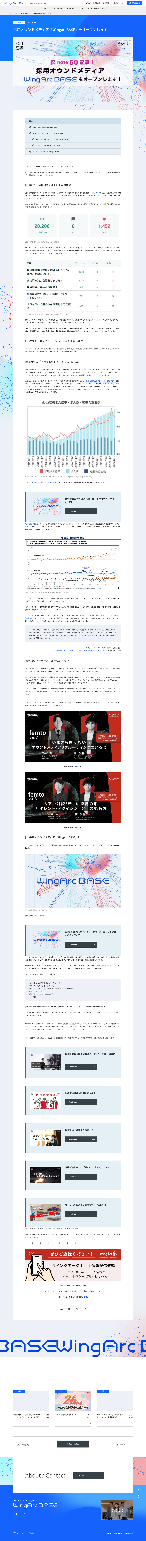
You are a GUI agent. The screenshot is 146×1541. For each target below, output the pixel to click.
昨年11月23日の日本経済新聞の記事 (43, 482)
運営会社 (16, 1533)
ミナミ (67, 166)
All (45, 8)
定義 (58, 375)
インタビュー (58, 8)
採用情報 (106, 3)
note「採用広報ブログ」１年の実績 (45, 127)
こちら (86, 1297)
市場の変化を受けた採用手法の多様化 (48, 145)
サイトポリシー (32, 1533)
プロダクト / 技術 (93, 8)
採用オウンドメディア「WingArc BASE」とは (48, 151)
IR (23, 1533)
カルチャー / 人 (71, 8)
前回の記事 (96, 193)
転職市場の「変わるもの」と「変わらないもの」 (52, 139)
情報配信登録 (136, 3)
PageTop (138, 1495)
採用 (103, 8)
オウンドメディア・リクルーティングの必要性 (48, 133)
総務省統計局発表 (31, 369)
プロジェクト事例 (54, 1029)
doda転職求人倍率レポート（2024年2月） (101, 381)
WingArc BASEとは (93, 3)
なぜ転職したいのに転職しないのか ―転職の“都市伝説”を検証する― (80, 650)
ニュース (82, 8)
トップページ (7, 13)
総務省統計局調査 (31, 524)
